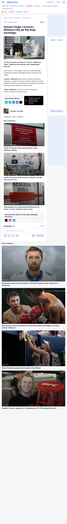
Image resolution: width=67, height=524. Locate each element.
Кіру (43, 226)
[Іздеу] (63, 2)
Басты (5, 18)
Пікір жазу (40, 236)
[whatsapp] (6, 102)
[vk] (17, 102)
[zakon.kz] (12, 2)
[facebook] (13, 102)
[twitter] (20, 102)
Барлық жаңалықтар (15, 18)
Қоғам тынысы (26, 18)
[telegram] (9, 102)
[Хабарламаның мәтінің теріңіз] (24, 230)
